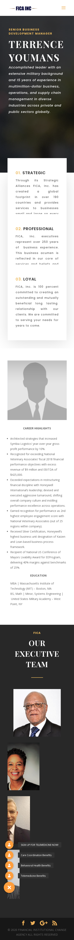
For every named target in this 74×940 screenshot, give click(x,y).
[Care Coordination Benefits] (9, 855)
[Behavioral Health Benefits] (9, 865)
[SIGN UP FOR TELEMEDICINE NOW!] (9, 845)
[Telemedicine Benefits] (9, 876)
